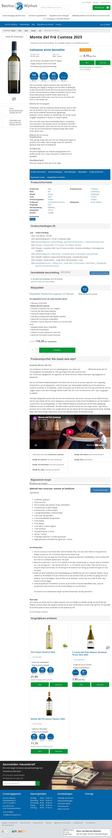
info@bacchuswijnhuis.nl (12, 815)
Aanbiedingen (25, 24)
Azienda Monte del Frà (56, 202)
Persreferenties (63, 806)
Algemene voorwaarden (62, 823)
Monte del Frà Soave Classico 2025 (48, 719)
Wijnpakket (82, 172)
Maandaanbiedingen (65, 801)
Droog (50, 194)
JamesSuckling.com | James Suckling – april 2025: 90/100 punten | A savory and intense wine (70, 242)
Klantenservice (105, 2)
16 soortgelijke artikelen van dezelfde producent (71, 43)
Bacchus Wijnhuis (11, 24)
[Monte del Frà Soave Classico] (49, 703)
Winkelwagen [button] (101, 7)
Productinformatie (38, 172)
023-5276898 (86, 2)
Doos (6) (103, 63)
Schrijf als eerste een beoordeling (42, 43)
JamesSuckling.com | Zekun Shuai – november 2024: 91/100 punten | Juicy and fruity (67, 254)
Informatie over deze (48, 454)
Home (13, 30)
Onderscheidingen (55, 172)
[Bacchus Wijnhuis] (19, 6)
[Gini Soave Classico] (49, 637)
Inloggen (96, 2)
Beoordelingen (70, 172)
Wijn (33, 24)
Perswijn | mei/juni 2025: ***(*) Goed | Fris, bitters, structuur (58, 245)
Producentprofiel (96, 172)
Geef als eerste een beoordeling (42, 281)
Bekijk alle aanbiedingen (14, 37)
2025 (50, 205)
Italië (26, 30)
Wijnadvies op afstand (45, 24)
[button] (43, 76)
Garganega (95, 194)
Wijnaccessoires (63, 809)
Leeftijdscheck (78, 823)
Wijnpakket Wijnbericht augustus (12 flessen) (52, 293)
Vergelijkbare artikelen (56, 177)
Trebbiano (94, 189)
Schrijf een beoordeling (99, 273)
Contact (58, 24)
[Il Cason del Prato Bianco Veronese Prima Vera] (90, 637)
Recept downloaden (100, 490)
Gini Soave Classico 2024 (43, 652)
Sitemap (49, 823)
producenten (83, 460)
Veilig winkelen (38, 823)
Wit (40, 30)
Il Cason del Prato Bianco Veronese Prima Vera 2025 (89, 653)
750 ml (50, 210)
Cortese (94, 197)
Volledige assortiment (66, 798)
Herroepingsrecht (8, 825)
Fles (87, 63)
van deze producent (47, 460)
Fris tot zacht (37, 657)
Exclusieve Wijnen (64, 803)
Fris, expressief (79, 660)
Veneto (33, 30)
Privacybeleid (90, 823)
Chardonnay (95, 191)
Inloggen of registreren (10, 823)
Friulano (94, 199)
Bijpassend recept (38, 177)
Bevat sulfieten (96, 202)
